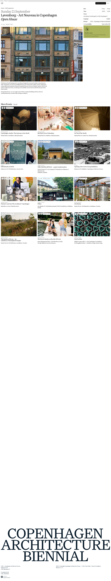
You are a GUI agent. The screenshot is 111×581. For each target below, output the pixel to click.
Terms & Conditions (96, 566)
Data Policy (88, 566)
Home (2, 8)
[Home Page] (2, 3)
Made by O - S (59, 567)
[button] (108, 3)
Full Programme (9, 8)
